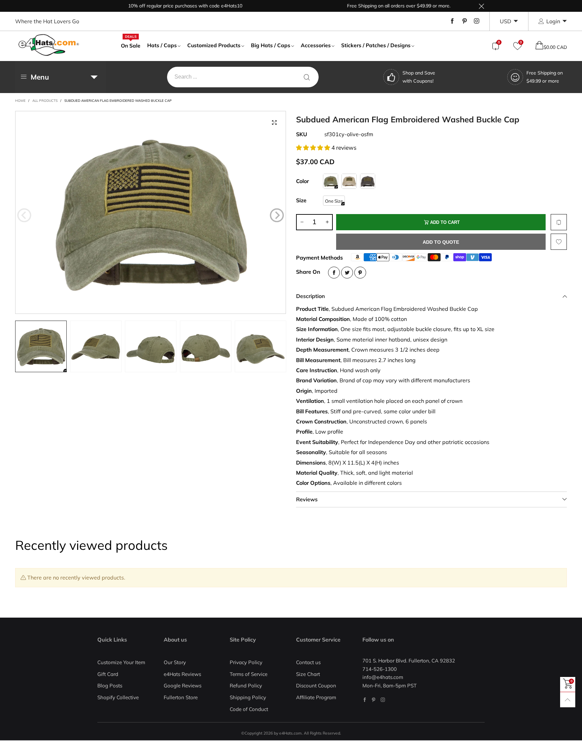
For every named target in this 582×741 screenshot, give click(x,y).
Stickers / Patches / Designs (376, 45)
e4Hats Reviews (182, 674)
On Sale (130, 45)
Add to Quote (441, 242)
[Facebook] (452, 21)
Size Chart (308, 674)
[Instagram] (477, 21)
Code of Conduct (249, 709)
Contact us (308, 662)
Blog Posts (109, 685)
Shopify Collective (118, 697)
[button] (24, 215)
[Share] (334, 272)
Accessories (316, 45)
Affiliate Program (316, 697)
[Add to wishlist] (559, 242)
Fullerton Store (181, 697)
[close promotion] (481, 6)
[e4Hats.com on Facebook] (364, 699)
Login (553, 21)
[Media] (274, 122)
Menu (40, 76)
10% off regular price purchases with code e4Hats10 (171, 6)
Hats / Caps (162, 45)
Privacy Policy (246, 662)
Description (310, 296)
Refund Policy (246, 685)
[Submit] (307, 77)
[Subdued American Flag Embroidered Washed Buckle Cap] (151, 212)
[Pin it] (360, 272)
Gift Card (107, 674)
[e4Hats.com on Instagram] (383, 699)
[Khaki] (349, 181)
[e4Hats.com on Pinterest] (374, 699)
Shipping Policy (248, 697)
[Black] (367, 181)
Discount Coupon (316, 685)
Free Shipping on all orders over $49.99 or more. (384, 6)
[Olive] (330, 181)
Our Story (175, 662)
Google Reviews (182, 685)
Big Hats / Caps (270, 45)
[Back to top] (567, 699)
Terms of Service (248, 674)
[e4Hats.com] (49, 45)
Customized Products (213, 45)
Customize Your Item (121, 662)
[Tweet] (347, 272)
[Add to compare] (559, 222)
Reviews (307, 499)
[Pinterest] (464, 21)
